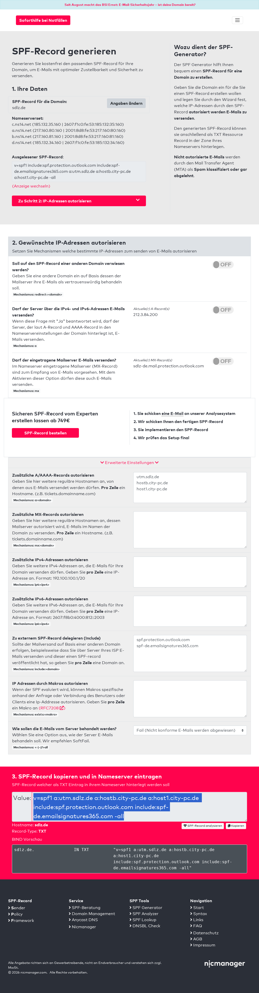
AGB (197, 939)
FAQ (197, 925)
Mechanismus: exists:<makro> (35, 714)
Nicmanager (83, 926)
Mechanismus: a (24, 346)
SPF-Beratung (85, 907)
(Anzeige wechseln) (31, 186)
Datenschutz (205, 933)
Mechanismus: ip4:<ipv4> (31, 584)
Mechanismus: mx (26, 391)
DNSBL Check (146, 925)
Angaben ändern (126, 103)
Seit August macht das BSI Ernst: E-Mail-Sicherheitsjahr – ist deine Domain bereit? (130, 5)
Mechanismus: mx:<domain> (33, 545)
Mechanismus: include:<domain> (36, 669)
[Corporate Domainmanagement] (225, 963)
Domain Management (93, 913)
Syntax (199, 913)
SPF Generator (147, 907)
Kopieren (237, 826)
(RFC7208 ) (52, 708)
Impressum (203, 945)
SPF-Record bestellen (45, 432)
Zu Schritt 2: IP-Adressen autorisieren (54, 200)
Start (198, 907)
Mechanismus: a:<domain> (32, 500)
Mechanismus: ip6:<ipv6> (31, 624)
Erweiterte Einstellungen (129, 462)
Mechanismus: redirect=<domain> (37, 294)
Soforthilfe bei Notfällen (43, 20)
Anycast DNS (84, 919)
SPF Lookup (144, 919)
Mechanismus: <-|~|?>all (30, 747)
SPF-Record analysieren (204, 826)
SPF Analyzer (145, 913)
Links (197, 919)
